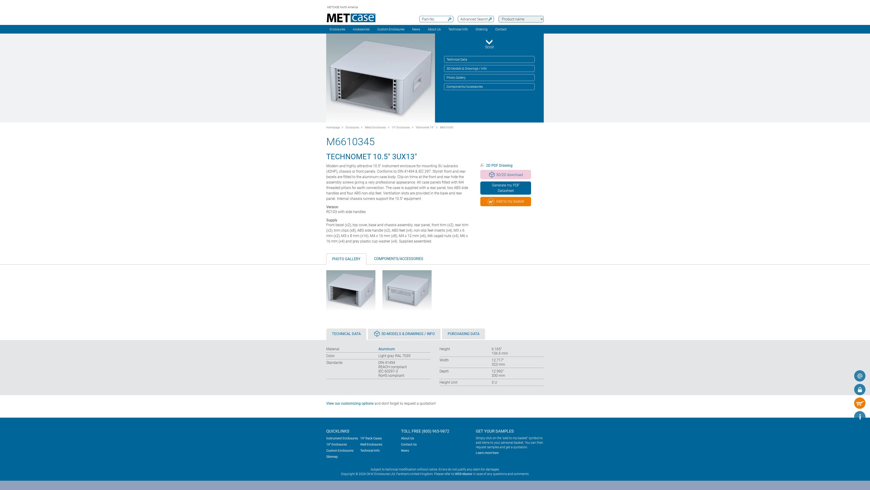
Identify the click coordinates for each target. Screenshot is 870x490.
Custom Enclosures (390, 29)
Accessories (361, 29)
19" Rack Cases (371, 438)
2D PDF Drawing (499, 165)
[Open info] (859, 416)
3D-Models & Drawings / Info (467, 68)
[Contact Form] (859, 376)
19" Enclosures (401, 127)
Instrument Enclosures (342, 438)
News (416, 29)
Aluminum (386, 349)
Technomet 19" (425, 127)
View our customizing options (350, 403)
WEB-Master (463, 474)
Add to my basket (510, 201)
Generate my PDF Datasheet (506, 188)
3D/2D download (509, 175)
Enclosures (337, 29)
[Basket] (859, 403)
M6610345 (446, 127)
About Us (407, 438)
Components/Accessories (465, 86)
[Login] (859, 389)
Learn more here (487, 453)
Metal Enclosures (375, 127)
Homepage (333, 127)
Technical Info (370, 450)
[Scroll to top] (846, 416)
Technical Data (457, 59)
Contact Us (409, 444)
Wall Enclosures (371, 444)
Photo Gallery (456, 77)
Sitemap (332, 456)
